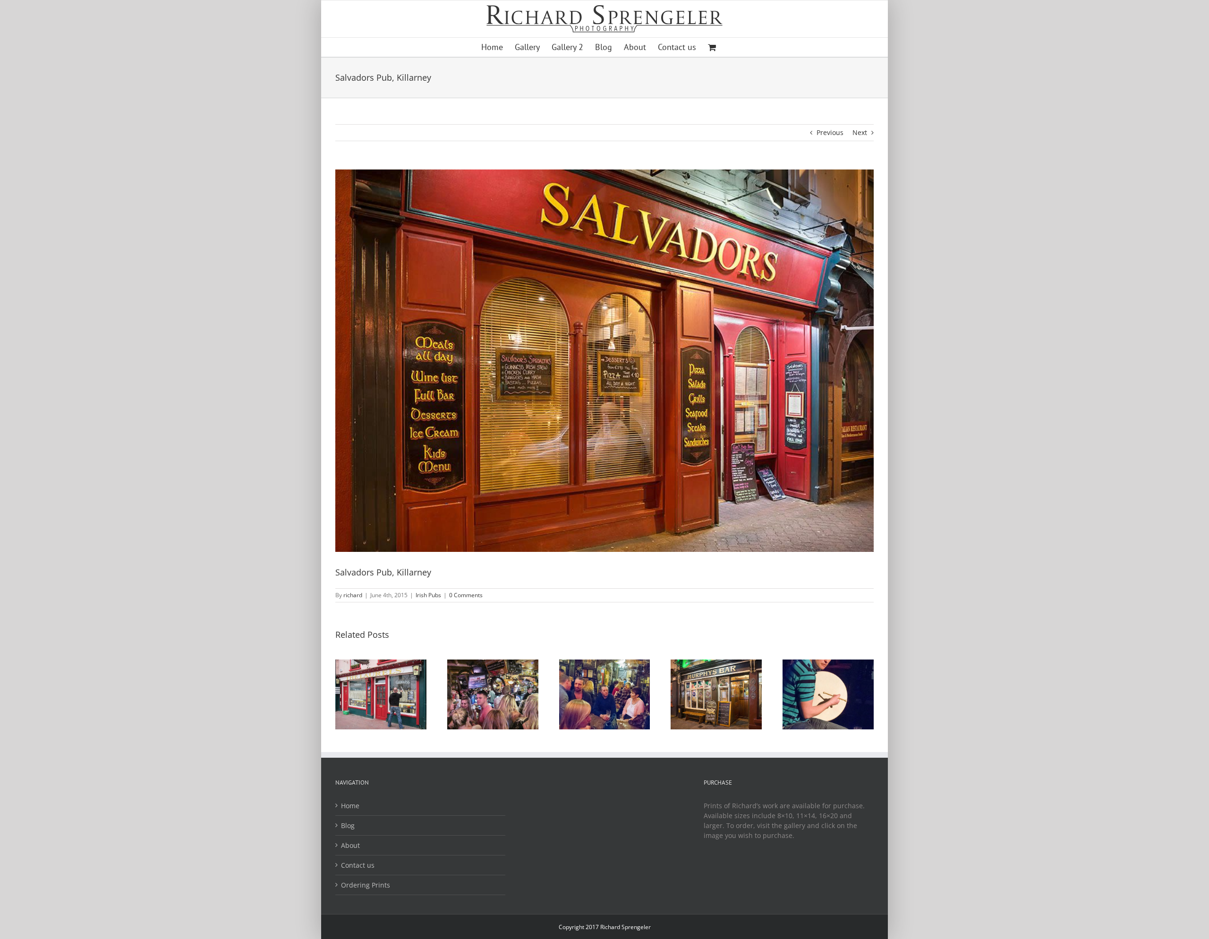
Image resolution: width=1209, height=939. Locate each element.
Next (859, 132)
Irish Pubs (428, 595)
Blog (348, 825)
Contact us (358, 865)
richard (352, 595)
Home (350, 805)
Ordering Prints (365, 884)
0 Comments (466, 595)
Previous (830, 132)
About (350, 845)
